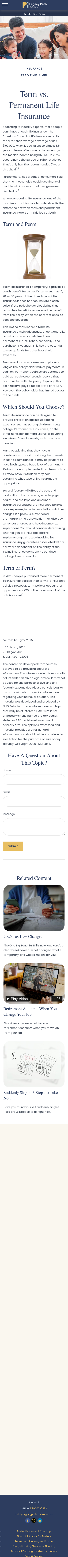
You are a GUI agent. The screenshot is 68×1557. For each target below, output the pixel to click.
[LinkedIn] (39, 1520)
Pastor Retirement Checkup (34, 1531)
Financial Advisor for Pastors (34, 1536)
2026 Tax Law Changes (22, 936)
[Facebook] (27, 1520)
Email (6, 792)
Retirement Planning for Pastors (34, 1541)
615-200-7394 (36, 14)
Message (9, 814)
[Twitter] (33, 1520)
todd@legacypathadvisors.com (34, 1514)
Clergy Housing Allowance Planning (34, 1546)
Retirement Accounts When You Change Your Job (30, 1011)
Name (7, 770)
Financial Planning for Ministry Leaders (34, 1551)
